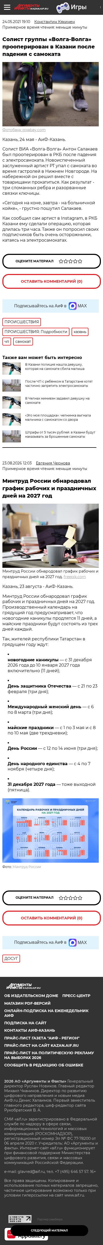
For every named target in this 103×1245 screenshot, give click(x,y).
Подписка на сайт (25, 1023)
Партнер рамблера (49, 1219)
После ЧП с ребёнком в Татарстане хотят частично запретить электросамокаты (59, 383)
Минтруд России (27, 867)
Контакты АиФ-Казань (29, 1030)
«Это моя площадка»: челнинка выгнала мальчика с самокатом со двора (58, 417)
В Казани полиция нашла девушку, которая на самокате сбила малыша (55, 366)
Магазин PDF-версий (27, 1003)
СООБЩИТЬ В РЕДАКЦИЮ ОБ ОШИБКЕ (43, 1065)
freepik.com (75, 576)
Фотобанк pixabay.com (24, 129)
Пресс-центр (76, 995)
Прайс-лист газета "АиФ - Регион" (41, 1038)
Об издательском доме (31, 995)
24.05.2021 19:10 (16, 21)
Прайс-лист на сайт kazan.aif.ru (41, 1045)
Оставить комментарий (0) (51, 281)
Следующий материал (49, 1230)
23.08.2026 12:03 (17, 463)
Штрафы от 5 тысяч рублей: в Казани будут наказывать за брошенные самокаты (60, 434)
